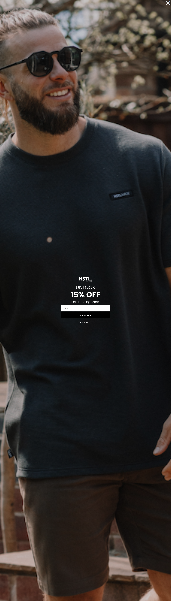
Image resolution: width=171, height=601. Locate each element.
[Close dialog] (168, 3)
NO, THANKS (85, 322)
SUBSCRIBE (85, 315)
